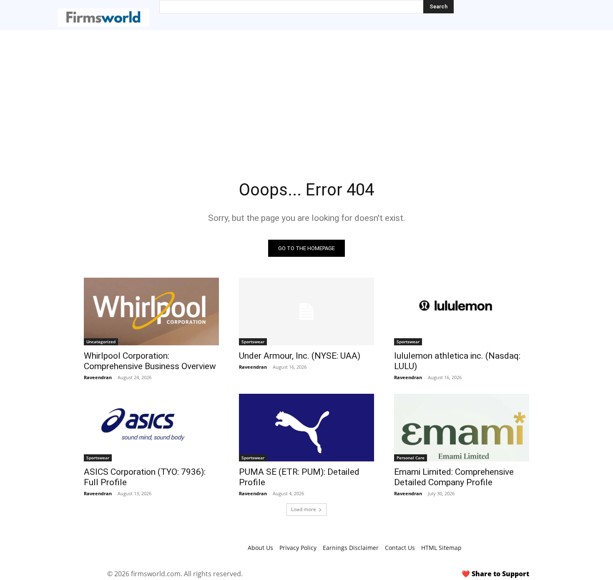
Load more (303, 509)
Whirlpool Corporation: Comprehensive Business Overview (150, 361)
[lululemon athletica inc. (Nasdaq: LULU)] (461, 311)
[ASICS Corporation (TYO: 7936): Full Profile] (151, 427)
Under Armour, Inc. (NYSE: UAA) (299, 356)
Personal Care (411, 458)
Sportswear (252, 341)
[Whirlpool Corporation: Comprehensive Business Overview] (151, 311)
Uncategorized (101, 341)
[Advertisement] (306, 92)
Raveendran (98, 377)
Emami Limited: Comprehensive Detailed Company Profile (454, 477)
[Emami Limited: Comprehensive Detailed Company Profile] (461, 427)
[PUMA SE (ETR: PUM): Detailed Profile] (306, 427)
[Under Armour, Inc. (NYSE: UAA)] (306, 311)
